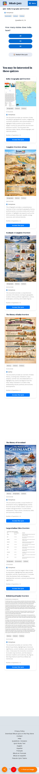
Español (19, 748)
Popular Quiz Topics (19, 758)
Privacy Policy (20, 731)
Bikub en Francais (19, 753)
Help (19, 738)
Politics (22, 16)
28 (20, 36)
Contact (19, 736)
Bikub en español (19, 756)
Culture (15, 16)
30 (20, 41)
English (19, 746)
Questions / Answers (19, 741)
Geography (8, 16)
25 (20, 46)
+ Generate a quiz (27, 769)
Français (19, 751)
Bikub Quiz (15, 3)
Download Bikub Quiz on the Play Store (19, 733)
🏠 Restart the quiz (20, 54)
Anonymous (9, 12)
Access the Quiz (18, 140)
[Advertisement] (19, 419)
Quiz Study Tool (19, 743)
